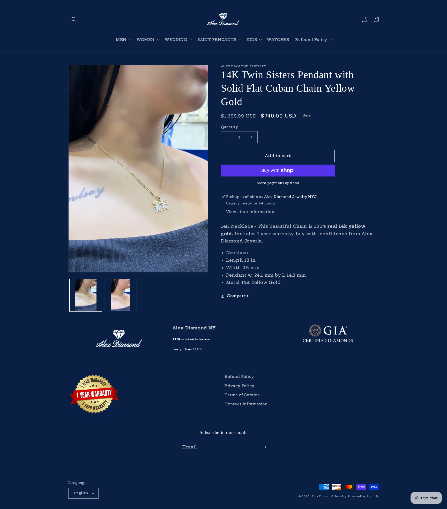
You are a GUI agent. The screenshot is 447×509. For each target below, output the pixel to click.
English (81, 493)
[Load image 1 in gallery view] (86, 295)
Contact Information (246, 404)
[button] (74, 19)
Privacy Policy (239, 385)
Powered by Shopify (363, 496)
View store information (250, 211)
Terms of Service (242, 395)
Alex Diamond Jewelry (329, 496)
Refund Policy (239, 376)
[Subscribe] (264, 447)
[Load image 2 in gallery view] (121, 295)
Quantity (229, 127)
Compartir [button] (237, 295)
